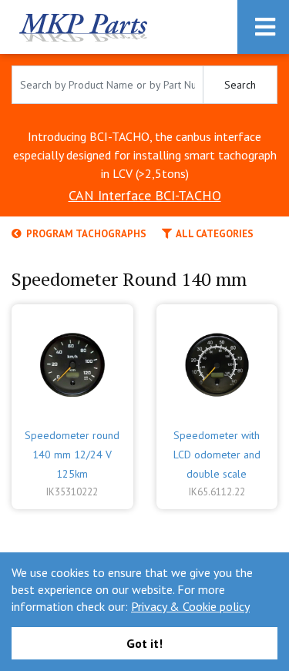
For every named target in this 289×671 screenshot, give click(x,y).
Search (240, 85)
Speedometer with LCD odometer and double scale (216, 454)
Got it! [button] (144, 643)
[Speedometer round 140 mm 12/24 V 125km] (72, 361)
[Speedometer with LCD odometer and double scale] (217, 361)
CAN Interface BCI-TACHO (145, 195)
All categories (213, 233)
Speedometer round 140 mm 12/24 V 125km (72, 454)
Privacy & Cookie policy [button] (190, 606)
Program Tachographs (84, 233)
